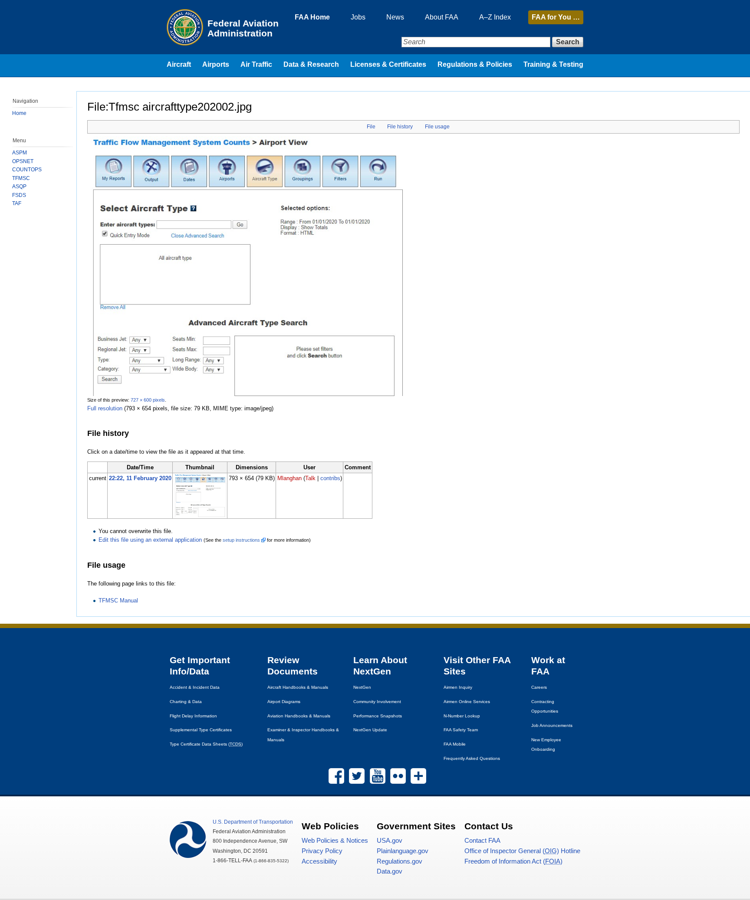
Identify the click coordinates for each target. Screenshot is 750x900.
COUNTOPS (27, 170)
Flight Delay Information (193, 715)
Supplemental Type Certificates (201, 729)
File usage (437, 127)
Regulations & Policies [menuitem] (475, 64)
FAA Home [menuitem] (312, 17)
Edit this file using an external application (150, 540)
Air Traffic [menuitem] (256, 64)
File (371, 127)
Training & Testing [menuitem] (553, 64)
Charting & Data (186, 701)
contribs (330, 478)
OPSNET (22, 161)
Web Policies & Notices (335, 840)
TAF (16, 203)
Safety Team (461, 729)
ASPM (19, 153)
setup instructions (241, 540)
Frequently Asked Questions (472, 758)
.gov (389, 840)
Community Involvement (377, 701)
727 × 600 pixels (148, 400)
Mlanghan (289, 478)
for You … (556, 17)
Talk (310, 478)
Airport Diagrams (283, 701)
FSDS (19, 195)
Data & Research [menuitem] (311, 64)
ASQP (19, 186)
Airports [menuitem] (215, 64)
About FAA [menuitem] (441, 17)
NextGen (362, 687)
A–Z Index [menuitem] (495, 17)
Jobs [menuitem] (358, 17)
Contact (482, 840)
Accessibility (319, 861)
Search (567, 42)
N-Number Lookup (462, 715)
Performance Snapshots (377, 715)
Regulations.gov (399, 861)
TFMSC (21, 178)
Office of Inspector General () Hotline (522, 851)
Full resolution (104, 408)
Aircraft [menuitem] (179, 64)
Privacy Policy (322, 851)
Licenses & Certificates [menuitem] (388, 64)
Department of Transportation (253, 822)
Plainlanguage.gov (402, 851)
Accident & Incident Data (195, 687)
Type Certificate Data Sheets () (206, 744)
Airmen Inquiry (458, 687)
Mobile (455, 744)
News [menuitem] (395, 17)
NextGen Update (370, 729)
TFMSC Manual (118, 600)
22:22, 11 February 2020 (140, 478)
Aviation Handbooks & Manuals (298, 715)
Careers (539, 687)
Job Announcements (551, 725)
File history (400, 127)
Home (19, 113)
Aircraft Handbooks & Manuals (297, 687)
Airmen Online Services (467, 701)
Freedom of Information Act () (513, 861)
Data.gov (389, 871)
